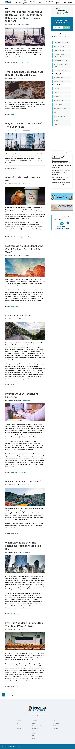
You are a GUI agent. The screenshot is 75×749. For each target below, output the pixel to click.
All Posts (34, 723)
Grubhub (56, 96)
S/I (15, 168)
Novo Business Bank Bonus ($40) (61, 65)
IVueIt (55, 124)
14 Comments (26, 130)
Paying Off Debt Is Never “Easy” (23, 481)
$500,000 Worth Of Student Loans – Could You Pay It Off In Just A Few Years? (25, 249)
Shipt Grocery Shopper (60, 108)
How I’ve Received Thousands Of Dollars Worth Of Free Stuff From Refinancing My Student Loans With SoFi (23, 16)
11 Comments (25, 78)
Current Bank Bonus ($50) (60, 60)
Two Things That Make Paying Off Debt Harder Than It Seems (24, 73)
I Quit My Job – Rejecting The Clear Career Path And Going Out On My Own (61, 184)
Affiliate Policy (56, 728)
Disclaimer (55, 726)
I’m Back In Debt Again (18, 315)
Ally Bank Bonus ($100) (60, 46)
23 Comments (26, 255)
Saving (18, 168)
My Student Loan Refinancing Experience (22, 395)
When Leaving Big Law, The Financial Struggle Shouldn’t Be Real (23, 545)
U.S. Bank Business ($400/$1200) (59, 55)
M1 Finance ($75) (58, 77)
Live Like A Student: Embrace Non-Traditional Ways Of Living (24, 624)
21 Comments (26, 24)
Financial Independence (20, 237)
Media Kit (18, 728)
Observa (56, 120)
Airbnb (55, 112)
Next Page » (11, 695)
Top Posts (24, 472)
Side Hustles (35, 728)
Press (17, 726)
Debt (12, 63)
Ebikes (33, 733)
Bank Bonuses (35, 731)
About (17, 723)
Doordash (56, 88)
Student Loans (18, 63)
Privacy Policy (56, 723)
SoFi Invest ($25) (58, 81)
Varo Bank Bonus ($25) (60, 70)
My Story (29, 237)
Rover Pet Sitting (58, 100)
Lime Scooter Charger (59, 116)
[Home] (8, 3)
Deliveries (34, 736)
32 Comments (25, 629)
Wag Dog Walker (58, 104)
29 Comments (26, 318)
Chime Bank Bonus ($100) (60, 50)
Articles (34, 738)
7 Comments (26, 400)
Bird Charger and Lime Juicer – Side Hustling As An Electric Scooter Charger (61, 172)
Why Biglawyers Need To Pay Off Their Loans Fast (23, 125)
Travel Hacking (26, 63)
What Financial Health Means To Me (23, 179)
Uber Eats (56, 92)
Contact (18, 731)
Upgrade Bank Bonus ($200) (61, 42)
